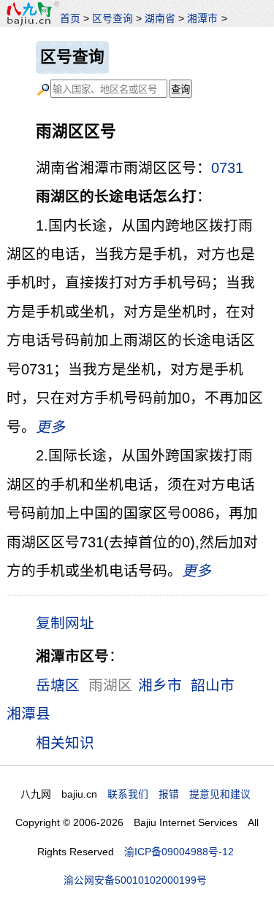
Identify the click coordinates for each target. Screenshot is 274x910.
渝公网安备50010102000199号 (135, 880)
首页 (70, 18)
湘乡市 (160, 685)
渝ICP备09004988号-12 (179, 851)
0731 (227, 168)
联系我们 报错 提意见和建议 (179, 794)
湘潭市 (202, 18)
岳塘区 (58, 685)
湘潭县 (28, 714)
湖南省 (160, 18)
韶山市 (213, 685)
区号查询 (112, 18)
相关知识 (65, 743)
